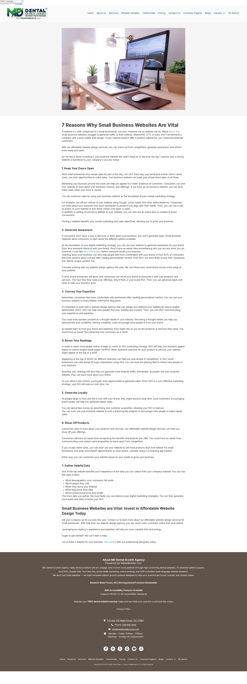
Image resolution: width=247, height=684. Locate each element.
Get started (110, 542)
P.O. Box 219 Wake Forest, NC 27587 (125, 620)
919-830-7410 (129, 625)
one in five (174, 131)
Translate (18, 3)
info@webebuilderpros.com (125, 629)
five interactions (92, 251)
